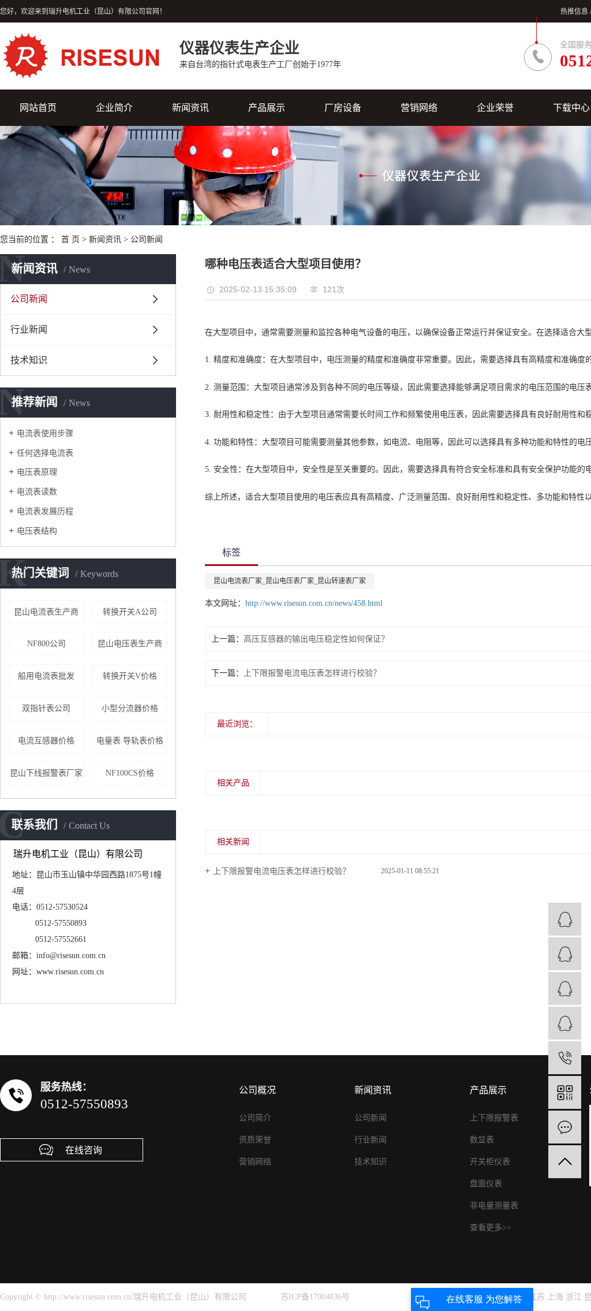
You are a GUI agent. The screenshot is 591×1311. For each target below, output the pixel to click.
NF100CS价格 (130, 773)
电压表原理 (37, 472)
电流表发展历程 (45, 511)
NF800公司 (46, 643)
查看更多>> (490, 1227)
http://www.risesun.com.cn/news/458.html (314, 603)
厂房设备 (342, 108)
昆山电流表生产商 (46, 612)
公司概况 (257, 1090)
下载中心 (571, 108)
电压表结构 (37, 531)
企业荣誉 (495, 108)
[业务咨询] (564, 919)
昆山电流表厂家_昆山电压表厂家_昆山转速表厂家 (290, 581)
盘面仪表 (486, 1183)
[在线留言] (564, 1127)
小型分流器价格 (130, 708)
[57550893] (564, 1057)
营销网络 (419, 108)
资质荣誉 (255, 1139)
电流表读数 (37, 491)
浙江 (574, 1297)
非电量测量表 (494, 1205)
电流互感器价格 (46, 740)
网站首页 (38, 108)
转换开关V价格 (130, 676)
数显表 (482, 1139)
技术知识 (28, 360)
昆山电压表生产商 (130, 643)
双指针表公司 (46, 708)
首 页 (70, 239)
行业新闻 (28, 329)
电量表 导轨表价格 (129, 740)
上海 (555, 1297)
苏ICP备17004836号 (315, 1297)
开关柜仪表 (490, 1161)
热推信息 (574, 12)
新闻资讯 (190, 108)
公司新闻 (146, 239)
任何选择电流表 (45, 453)
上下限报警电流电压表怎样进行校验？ (281, 871)
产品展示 (266, 108)
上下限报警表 (494, 1117)
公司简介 (255, 1117)
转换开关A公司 (130, 612)
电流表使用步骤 (45, 433)
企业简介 (114, 108)
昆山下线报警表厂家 (46, 773)
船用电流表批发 (46, 676)
